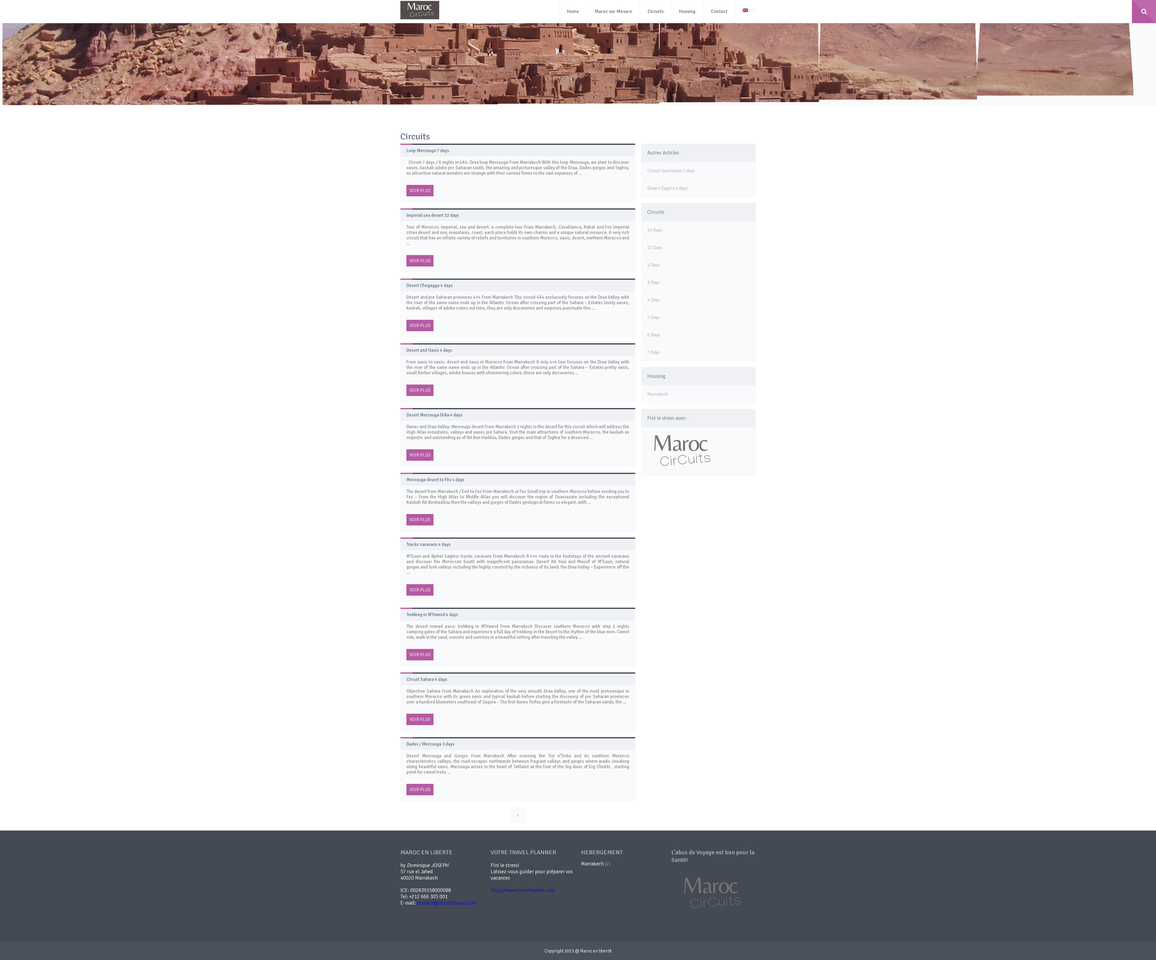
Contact (719, 11)
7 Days (653, 352)
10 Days (654, 230)
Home (573, 11)
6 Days (653, 335)
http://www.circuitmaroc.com (523, 890)
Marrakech (657, 394)
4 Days (653, 300)
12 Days (654, 247)
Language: (745, 10)
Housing (687, 11)
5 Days (653, 317)
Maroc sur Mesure (613, 11)
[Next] (518, 815)
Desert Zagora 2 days (667, 188)
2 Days (653, 265)
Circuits (655, 11)
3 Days (653, 282)
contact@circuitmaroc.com (446, 903)
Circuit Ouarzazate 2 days (671, 170)
